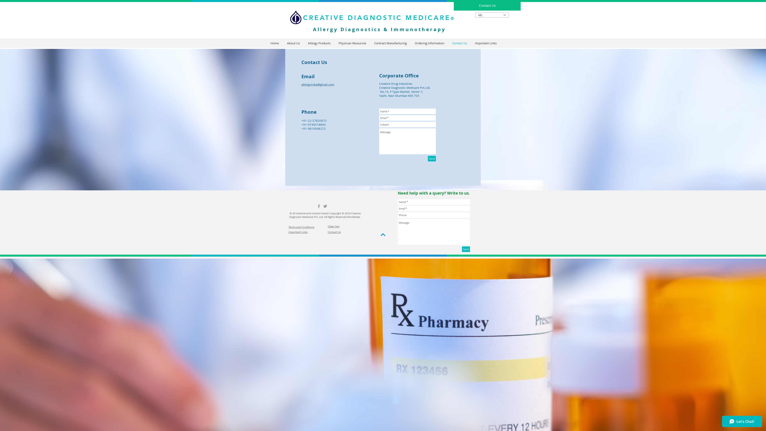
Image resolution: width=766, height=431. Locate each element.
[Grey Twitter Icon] (325, 206)
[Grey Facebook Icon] (318, 206)
